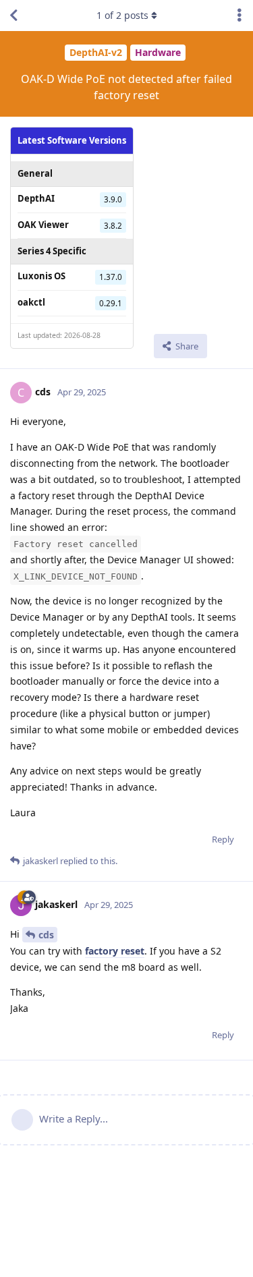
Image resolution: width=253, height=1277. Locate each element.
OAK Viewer (43, 225)
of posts (122, 15)
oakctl (31, 302)
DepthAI (36, 198)
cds (46, 934)
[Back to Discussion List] (13, 15)
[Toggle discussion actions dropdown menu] (239, 15)
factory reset (114, 950)
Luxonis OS (41, 276)
